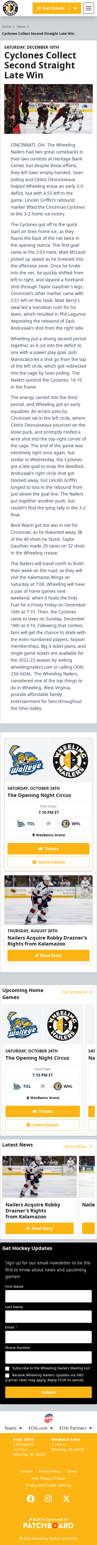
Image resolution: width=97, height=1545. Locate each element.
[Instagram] (48, 1499)
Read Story (51, 955)
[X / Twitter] (66, 1499)
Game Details (51, 862)
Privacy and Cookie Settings (48, 1485)
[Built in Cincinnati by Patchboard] (48, 1523)
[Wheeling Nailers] (10, 8)
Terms (72, 1471)
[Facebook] (31, 1499)
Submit (48, 1392)
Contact (26, 1471)
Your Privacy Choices (49, 1478)
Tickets (51, 848)
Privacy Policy (50, 1471)
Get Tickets (54, 8)
